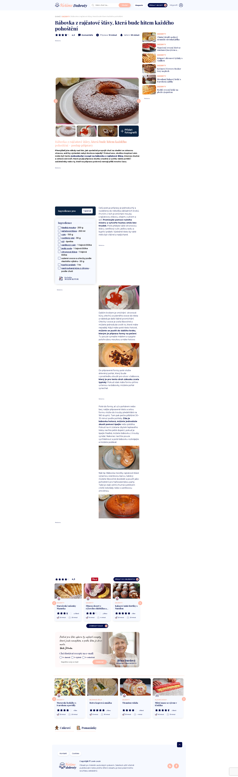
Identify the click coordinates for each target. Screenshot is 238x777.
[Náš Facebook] (176, 766)
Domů (57, 16)
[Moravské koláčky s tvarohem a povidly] (70, 687)
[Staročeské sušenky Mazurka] (68, 591)
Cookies (75, 753)
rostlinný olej (67, 238)
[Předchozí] (54, 603)
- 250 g (72, 227)
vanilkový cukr (68, 245)
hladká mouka (68, 227)
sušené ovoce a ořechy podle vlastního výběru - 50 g (76, 260)
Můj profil (173, 5)
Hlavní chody (161, 700)
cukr (63, 234)
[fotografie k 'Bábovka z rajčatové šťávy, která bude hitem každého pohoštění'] (97, 101)
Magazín (139, 5)
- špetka (67, 241)
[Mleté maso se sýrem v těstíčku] (168, 687)
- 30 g (71, 238)
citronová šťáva (69, 252)
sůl (62, 241)
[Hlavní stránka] (71, 5)
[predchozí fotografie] (56, 101)
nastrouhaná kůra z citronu (75, 268)
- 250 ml (73, 231)
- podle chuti (75, 269)
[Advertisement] (97, 59)
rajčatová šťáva (69, 231)
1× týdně (77, 657)
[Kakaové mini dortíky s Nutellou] (126, 591)
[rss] (170, 766)
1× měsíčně (90, 657)
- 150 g (67, 234)
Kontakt (63, 753)
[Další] (140, 603)
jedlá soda (66, 248)
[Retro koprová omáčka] (102, 687)
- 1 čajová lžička (76, 245)
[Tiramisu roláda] (135, 687)
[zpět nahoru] (179, 744)
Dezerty (66, 16)
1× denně (66, 657)
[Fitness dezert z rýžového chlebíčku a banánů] (97, 591)
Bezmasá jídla (95, 700)
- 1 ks (71, 265)
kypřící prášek (68, 265)
